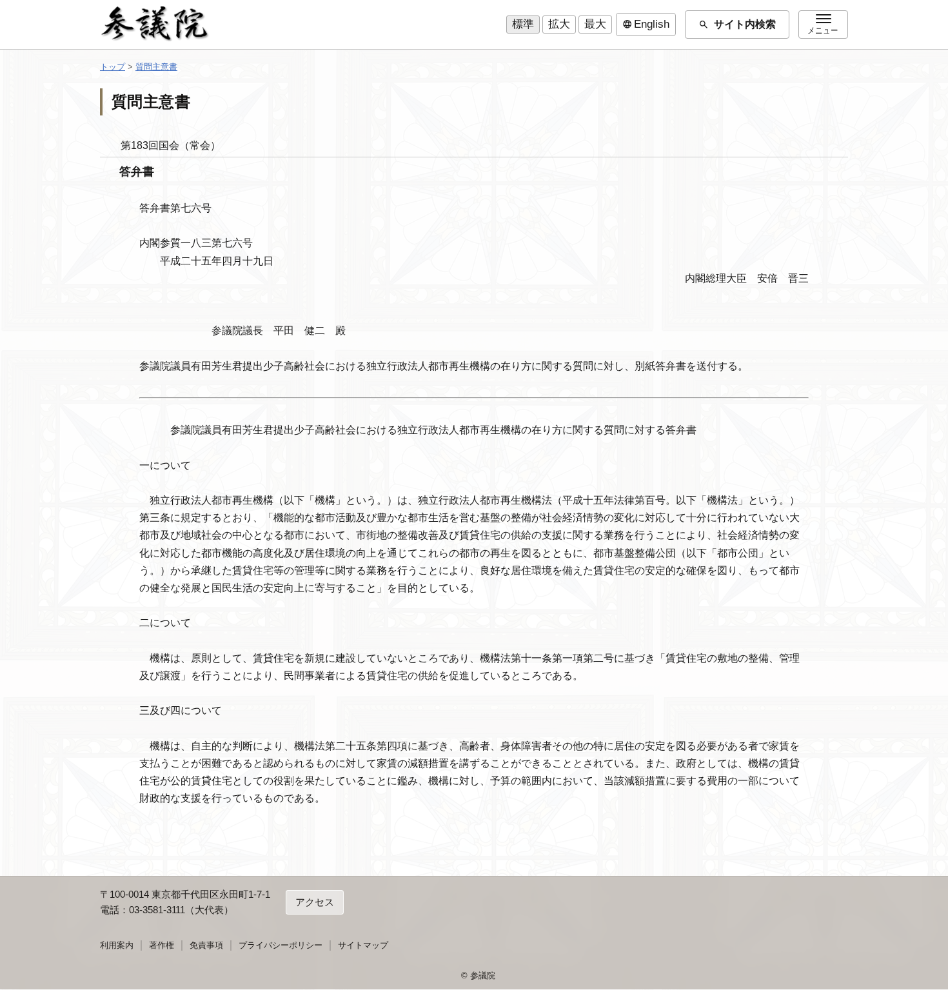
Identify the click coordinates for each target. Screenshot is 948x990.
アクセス (314, 902)
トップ (112, 67)
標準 (523, 24)
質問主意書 (156, 67)
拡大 (559, 24)
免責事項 (206, 945)
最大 (595, 24)
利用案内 (116, 945)
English (645, 24)
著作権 (161, 945)
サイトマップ (363, 945)
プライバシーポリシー (280, 945)
